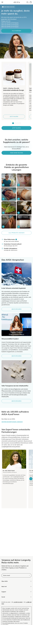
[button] (27, 2)
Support (4, 591)
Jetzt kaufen (14, 116)
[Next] (30, 478)
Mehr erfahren (16, 309)
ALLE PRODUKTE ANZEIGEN (16, 232)
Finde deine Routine (16, 153)
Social (3, 597)
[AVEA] (16, 2)
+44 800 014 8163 (17, 602)
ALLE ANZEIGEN (16, 30)
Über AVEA (5, 581)
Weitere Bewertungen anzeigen (12, 422)
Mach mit (4, 586)
